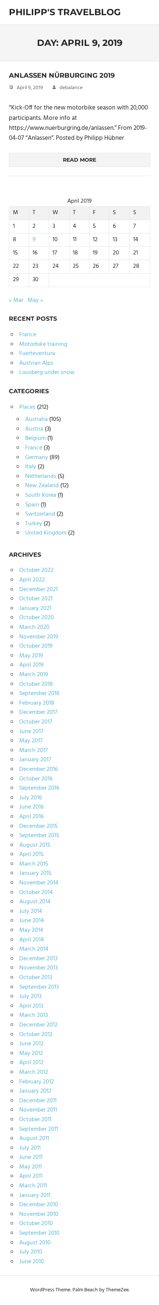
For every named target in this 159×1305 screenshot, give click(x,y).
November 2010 (38, 1214)
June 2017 (31, 731)
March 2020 (34, 627)
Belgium (35, 438)
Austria (34, 429)
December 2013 (38, 959)
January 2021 (35, 608)
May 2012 (31, 1053)
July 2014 (30, 911)
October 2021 (36, 599)
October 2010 (36, 1223)
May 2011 (30, 1167)
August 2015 (34, 845)
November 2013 (38, 968)
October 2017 (35, 722)
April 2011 (31, 1176)
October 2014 (36, 892)
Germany (36, 457)
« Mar (16, 300)
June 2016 (31, 807)
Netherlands (40, 476)
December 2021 (38, 589)
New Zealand (42, 485)
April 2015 (31, 854)
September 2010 (39, 1233)
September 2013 (39, 987)
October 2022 (36, 570)
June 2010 (31, 1262)
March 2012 (33, 1072)
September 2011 (38, 1129)
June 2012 (31, 1044)
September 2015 (39, 835)
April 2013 (31, 1006)
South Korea (40, 495)
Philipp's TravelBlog (65, 12)
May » (35, 300)
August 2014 (35, 902)
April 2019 (31, 665)
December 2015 (38, 826)
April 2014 (31, 940)
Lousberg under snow (47, 372)
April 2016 (31, 817)
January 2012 (35, 1091)
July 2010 (30, 1252)
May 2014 (31, 930)
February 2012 (36, 1082)
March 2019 (33, 675)
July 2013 (30, 996)
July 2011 (30, 1148)
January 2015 (35, 873)
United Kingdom (46, 533)
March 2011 (33, 1186)
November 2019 (38, 637)
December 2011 (38, 1101)
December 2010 (38, 1205)
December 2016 (38, 769)
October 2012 (36, 1034)
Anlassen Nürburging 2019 (62, 75)
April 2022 (32, 580)
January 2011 (34, 1195)
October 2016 (36, 779)
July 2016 (30, 798)
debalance (71, 88)
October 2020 (36, 618)
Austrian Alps (36, 363)
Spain (32, 505)
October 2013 (35, 977)
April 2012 (31, 1063)
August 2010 (35, 1243)
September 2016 (39, 788)
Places (27, 407)
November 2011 (38, 1110)
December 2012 (38, 1025)
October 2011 (35, 1119)
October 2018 (36, 684)
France (27, 335)
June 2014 (31, 920)
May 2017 (31, 741)
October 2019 (36, 646)
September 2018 (39, 693)
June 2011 (31, 1157)
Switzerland (40, 514)
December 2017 (38, 712)
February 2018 (36, 703)
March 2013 (33, 1015)
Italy (30, 467)
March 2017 (33, 750)
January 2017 (35, 760)
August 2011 (34, 1138)
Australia (36, 419)
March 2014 (33, 949)
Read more (79, 159)
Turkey (33, 524)
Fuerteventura (37, 353)
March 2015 (33, 864)
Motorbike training (43, 344)
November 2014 (38, 883)
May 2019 (31, 656)
